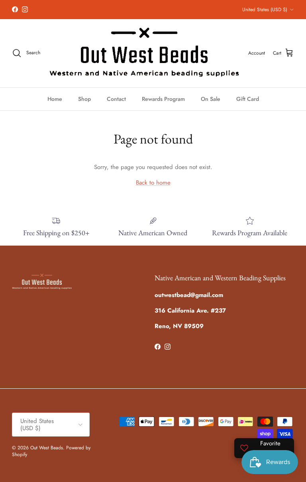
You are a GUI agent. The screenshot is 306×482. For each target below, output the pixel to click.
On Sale (210, 99)
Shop (84, 99)
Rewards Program (163, 99)
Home (54, 99)
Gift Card (247, 99)
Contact (116, 99)
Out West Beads (46, 447)
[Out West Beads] (144, 53)
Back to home (153, 182)
